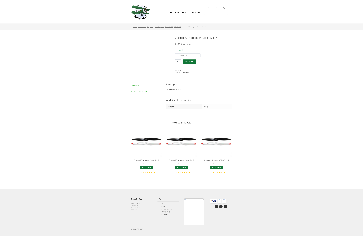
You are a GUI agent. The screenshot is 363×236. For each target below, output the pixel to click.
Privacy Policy (165, 212)
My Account (227, 8)
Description (135, 86)
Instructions (197, 12)
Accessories (142, 27)
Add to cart (189, 61)
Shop (177, 12)
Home (170, 12)
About (163, 206)
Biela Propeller (159, 27)
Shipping (210, 8)
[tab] (146, 86)
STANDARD (177, 27)
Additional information (139, 91)
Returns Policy (165, 214)
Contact (218, 8)
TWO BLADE (169, 27)
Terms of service (166, 209)
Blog (184, 12)
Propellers (150, 27)
